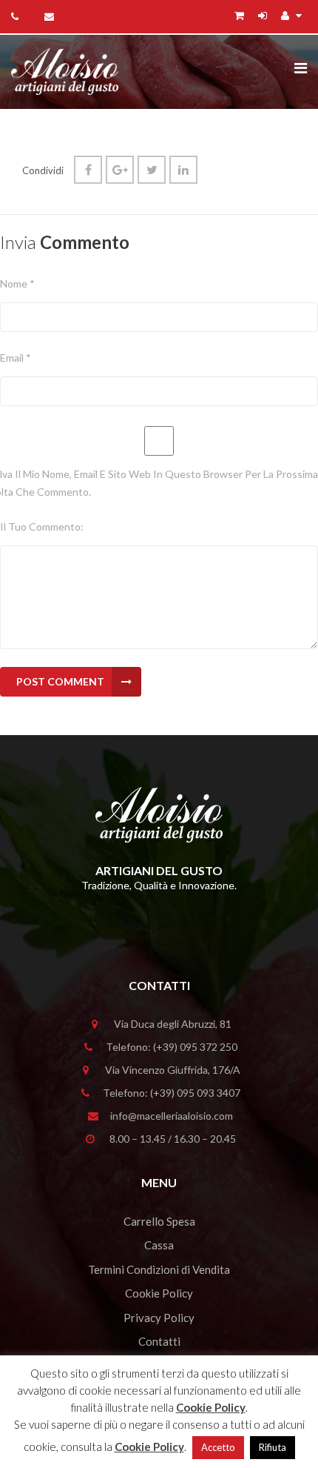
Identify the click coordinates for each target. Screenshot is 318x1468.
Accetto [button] (218, 1447)
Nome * (17, 283)
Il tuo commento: (42, 526)
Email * (15, 357)
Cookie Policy (159, 1293)
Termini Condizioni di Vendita (159, 1269)
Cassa (159, 1245)
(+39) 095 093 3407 (195, 1092)
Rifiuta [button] (272, 1447)
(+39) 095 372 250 (195, 1046)
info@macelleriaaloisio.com (171, 1115)
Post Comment (60, 681)
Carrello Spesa (159, 1221)
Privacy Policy (159, 1317)
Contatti (159, 1341)
